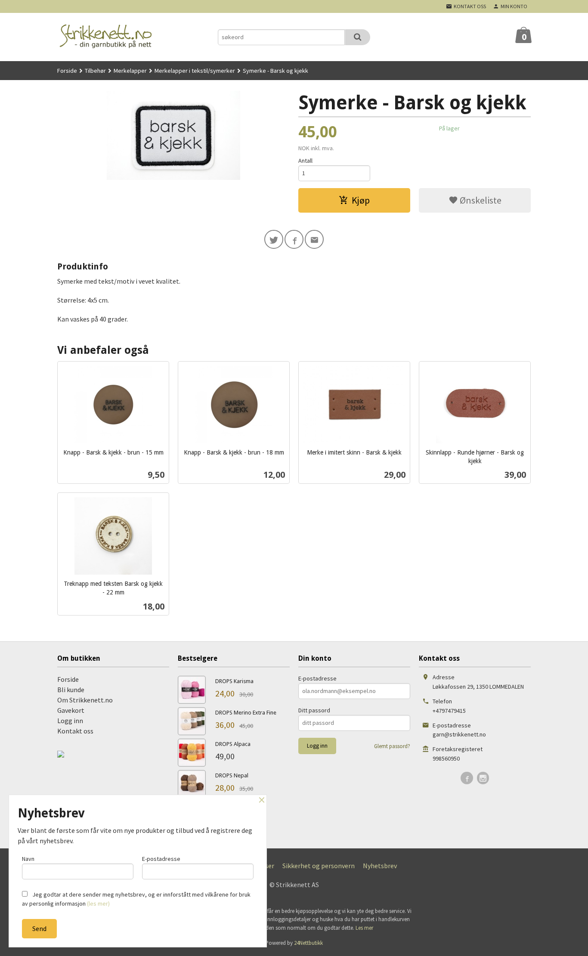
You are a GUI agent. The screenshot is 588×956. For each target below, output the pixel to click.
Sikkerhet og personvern (318, 865)
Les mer (364, 927)
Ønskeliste (479, 200)
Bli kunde (70, 689)
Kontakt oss (75, 731)
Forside (67, 70)
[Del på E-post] (314, 239)
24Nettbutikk (308, 943)
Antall (305, 160)
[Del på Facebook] (294, 239)
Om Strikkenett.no (85, 700)
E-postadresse (317, 678)
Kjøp (361, 200)
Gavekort (70, 710)
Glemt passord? (392, 746)
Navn (28, 859)
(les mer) (98, 903)
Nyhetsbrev (380, 865)
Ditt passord (314, 710)
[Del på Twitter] (273, 239)
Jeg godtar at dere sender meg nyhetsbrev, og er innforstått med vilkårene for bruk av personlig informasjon (136, 899)
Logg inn (70, 720)
